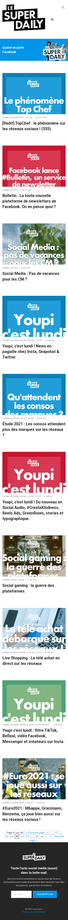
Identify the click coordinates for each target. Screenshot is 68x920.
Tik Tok (30, 496)
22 (22, 836)
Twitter (28, 117)
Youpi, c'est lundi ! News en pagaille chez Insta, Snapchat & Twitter (30, 352)
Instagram (14, 117)
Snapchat (23, 340)
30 (36, 836)
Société (22, 117)
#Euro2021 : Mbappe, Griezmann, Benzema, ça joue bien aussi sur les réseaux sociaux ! (32, 814)
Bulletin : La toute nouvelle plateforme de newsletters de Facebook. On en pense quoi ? (29, 201)
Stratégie (14, 190)
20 (11, 836)
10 (56, 832)
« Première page (35, 832)
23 (27, 836)
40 (42, 836)
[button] (63, 7)
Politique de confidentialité (34, 912)
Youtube (31, 418)
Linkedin (22, 724)
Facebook (5, 117)
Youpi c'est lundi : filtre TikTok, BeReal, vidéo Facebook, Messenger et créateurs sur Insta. (33, 736)
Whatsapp (46, 724)
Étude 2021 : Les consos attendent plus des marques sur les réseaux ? (33, 430)
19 (6, 836)
